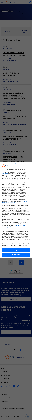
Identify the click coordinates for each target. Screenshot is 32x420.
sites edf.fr (19, 180)
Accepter (16, 250)
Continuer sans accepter (22, 163)
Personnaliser (16, 254)
